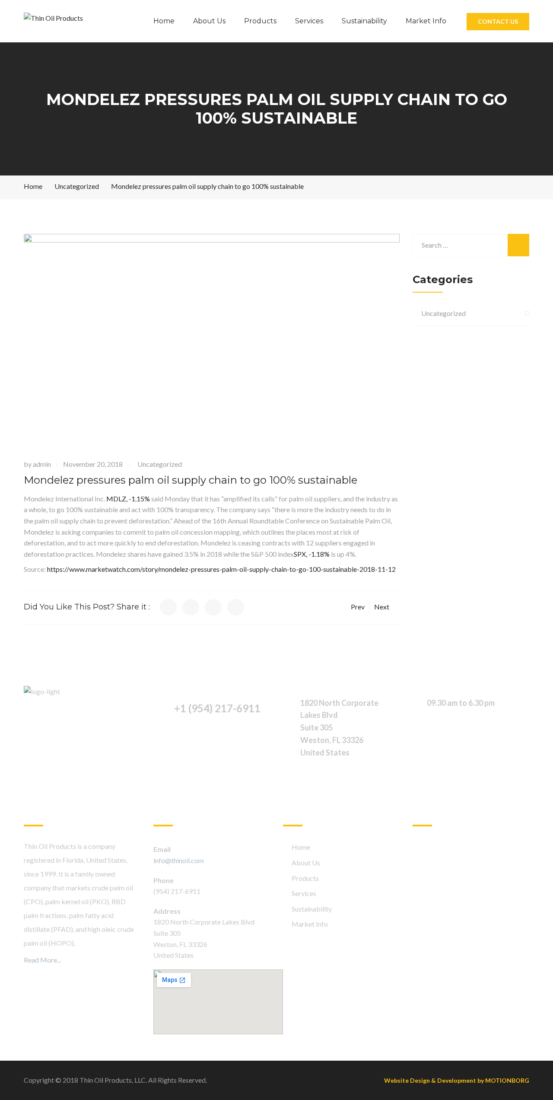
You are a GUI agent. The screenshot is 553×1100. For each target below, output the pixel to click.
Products (260, 21)
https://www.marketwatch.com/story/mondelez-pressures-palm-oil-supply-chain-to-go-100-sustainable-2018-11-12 (221, 569)
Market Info (426, 21)
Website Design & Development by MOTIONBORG (456, 1080)
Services (309, 21)
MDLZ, (128, 498)
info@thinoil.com (178, 860)
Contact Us (498, 21)
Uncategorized (159, 464)
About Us (209, 21)
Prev (358, 607)
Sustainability (364, 21)
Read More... (42, 960)
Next (381, 607)
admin (42, 464)
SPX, (312, 554)
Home (164, 21)
